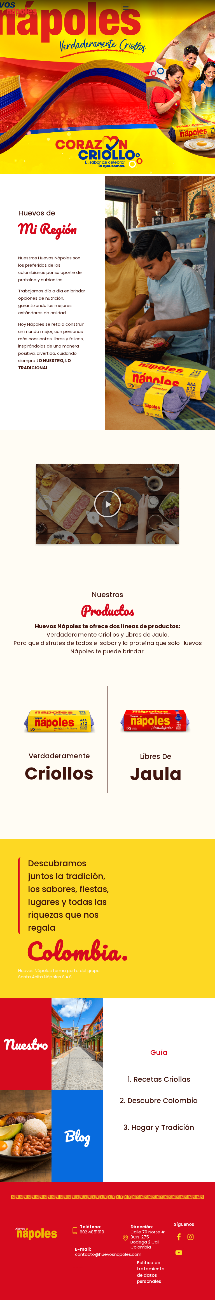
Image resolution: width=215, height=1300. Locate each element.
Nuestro (26, 1044)
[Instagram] (190, 1237)
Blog (77, 1136)
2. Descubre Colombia (159, 1101)
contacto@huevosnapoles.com (108, 1251)
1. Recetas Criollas (158, 1079)
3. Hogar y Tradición (158, 1127)
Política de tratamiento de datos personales (150, 1272)
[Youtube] (179, 1252)
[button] (125, 7)
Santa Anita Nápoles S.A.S (45, 977)
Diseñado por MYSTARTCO (79, 1267)
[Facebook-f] (179, 1237)
